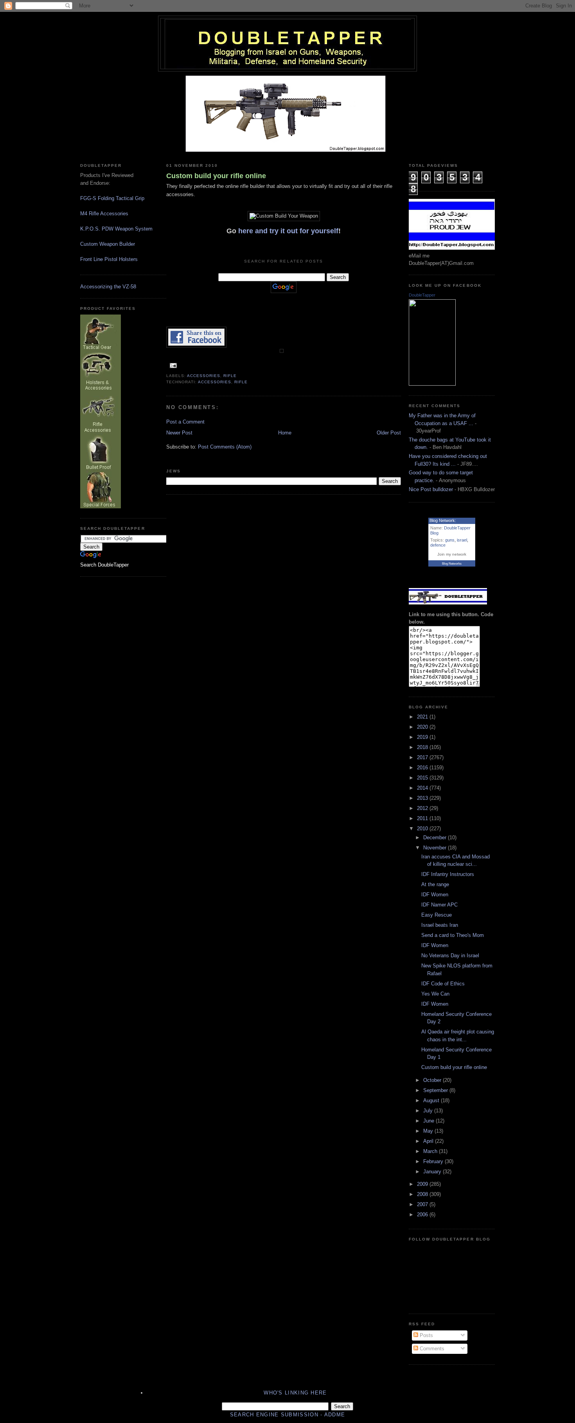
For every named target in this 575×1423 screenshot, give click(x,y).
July (428, 1111)
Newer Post (179, 433)
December (435, 837)
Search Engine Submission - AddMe (287, 1415)
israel (462, 540)
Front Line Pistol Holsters (109, 259)
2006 (423, 1214)
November (435, 848)
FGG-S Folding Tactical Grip (112, 198)
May (429, 1131)
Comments (431, 1348)
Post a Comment (185, 422)
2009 (423, 1184)
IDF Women (434, 894)
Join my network (451, 554)
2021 (423, 717)
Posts (425, 1335)
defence (438, 545)
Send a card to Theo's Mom (452, 935)
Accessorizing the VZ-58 (108, 287)
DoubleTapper (422, 295)
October (433, 1080)
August (432, 1100)
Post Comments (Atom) (225, 447)
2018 (423, 747)
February (434, 1161)
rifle (230, 376)
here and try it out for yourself (288, 231)
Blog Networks (452, 563)
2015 (423, 778)
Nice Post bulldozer (431, 489)
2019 (423, 737)
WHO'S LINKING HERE (295, 1393)
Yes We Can (435, 994)
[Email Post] (172, 365)
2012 (423, 808)
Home (284, 433)
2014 (423, 788)
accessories (203, 376)
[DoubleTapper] (432, 384)
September (436, 1090)
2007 (423, 1204)
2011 (423, 818)
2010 (423, 828)
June (429, 1121)
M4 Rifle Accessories (104, 213)
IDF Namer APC (439, 905)
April (429, 1141)
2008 (423, 1194)
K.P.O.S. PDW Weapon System (116, 229)
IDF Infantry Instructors (447, 874)
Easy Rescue (436, 915)
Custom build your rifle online (216, 176)
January (433, 1172)
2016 (423, 767)
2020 (423, 727)
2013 (423, 798)
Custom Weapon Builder (107, 244)
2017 (423, 757)
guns (450, 540)
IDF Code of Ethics (443, 984)
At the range (435, 884)
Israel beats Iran (439, 925)
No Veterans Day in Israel (450, 955)
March (431, 1151)
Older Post (389, 433)
